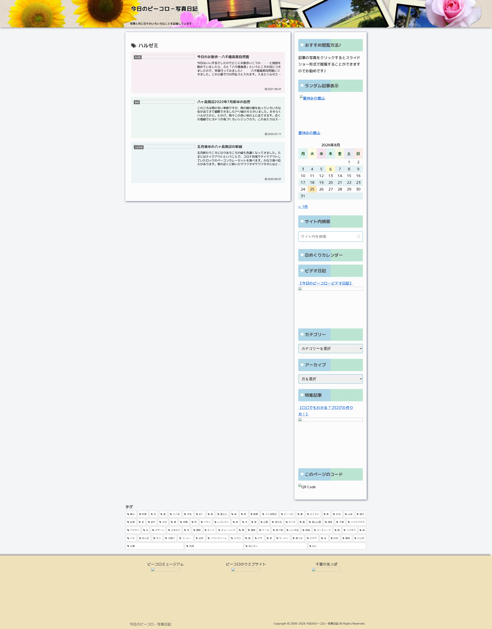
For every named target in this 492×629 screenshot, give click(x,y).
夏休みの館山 (309, 132)
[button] (359, 236)
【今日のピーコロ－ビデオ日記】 (325, 283)
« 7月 (303, 206)
